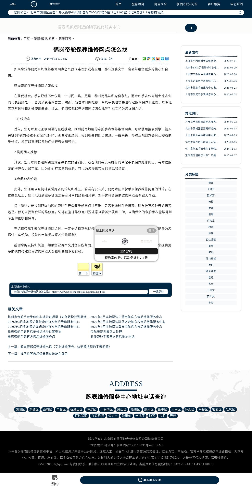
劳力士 (211, 220)
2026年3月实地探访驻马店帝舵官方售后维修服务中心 (128, 321)
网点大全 (160, 4)
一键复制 (158, 291)
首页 (118, 4)
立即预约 (126, 251)
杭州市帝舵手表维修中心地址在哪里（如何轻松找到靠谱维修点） (53, 316)
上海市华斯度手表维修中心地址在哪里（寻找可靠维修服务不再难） (202, 74)
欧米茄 (211, 195)
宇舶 (211, 303)
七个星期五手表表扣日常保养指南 (202, 148)
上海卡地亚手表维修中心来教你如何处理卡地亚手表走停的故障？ (202, 135)
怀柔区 (190, 409)
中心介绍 (236, 4)
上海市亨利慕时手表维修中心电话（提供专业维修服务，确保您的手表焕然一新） (202, 61)
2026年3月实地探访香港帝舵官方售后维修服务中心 (44, 321)
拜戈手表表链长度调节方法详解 (202, 142)
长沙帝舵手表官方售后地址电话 (113, 336)
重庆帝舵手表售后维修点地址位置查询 (34, 331)
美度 (211, 246)
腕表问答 (65, 38)
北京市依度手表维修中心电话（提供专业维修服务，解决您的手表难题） (202, 87)
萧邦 (211, 183)
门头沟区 (106, 409)
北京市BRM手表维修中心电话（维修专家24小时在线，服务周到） (202, 67)
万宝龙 (211, 290)
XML (160, 445)
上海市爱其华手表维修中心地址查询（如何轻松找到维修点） (202, 94)
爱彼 (211, 208)
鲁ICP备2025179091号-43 (135, 445)
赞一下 (83, 273)
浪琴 (211, 214)
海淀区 (91, 409)
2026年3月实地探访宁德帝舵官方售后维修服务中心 (126, 316)
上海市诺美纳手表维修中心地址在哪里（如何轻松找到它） (202, 81)
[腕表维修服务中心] (34, 4)
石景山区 (76, 409)
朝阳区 (20, 409)
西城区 (47, 409)
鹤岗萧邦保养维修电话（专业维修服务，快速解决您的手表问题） (66, 346)
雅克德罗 (211, 271)
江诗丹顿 (211, 258)
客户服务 (214, 4)
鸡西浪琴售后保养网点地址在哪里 (44, 353)
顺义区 (149, 409)
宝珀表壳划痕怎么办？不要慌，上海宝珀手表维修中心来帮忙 (202, 155)
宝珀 (211, 265)
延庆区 (230, 409)
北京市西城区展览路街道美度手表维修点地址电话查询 (202, 128)
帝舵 (211, 233)
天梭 (211, 201)
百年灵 (211, 296)
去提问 (97, 273)
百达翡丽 (211, 239)
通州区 (135, 409)
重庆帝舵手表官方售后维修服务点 (31, 336)
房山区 (122, 409)
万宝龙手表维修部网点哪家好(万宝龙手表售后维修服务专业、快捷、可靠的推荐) (202, 122)
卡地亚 (211, 189)
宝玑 (211, 252)
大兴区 (176, 409)
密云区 (217, 409)
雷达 (211, 277)
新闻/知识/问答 (187, 4)
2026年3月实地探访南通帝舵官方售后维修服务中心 (44, 326)
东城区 (34, 409)
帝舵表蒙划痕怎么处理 (106, 331)
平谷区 (203, 409)
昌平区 (162, 409)
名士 (211, 284)
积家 (211, 227)
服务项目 (138, 4)
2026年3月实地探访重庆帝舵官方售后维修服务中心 (126, 326)
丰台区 (61, 409)
